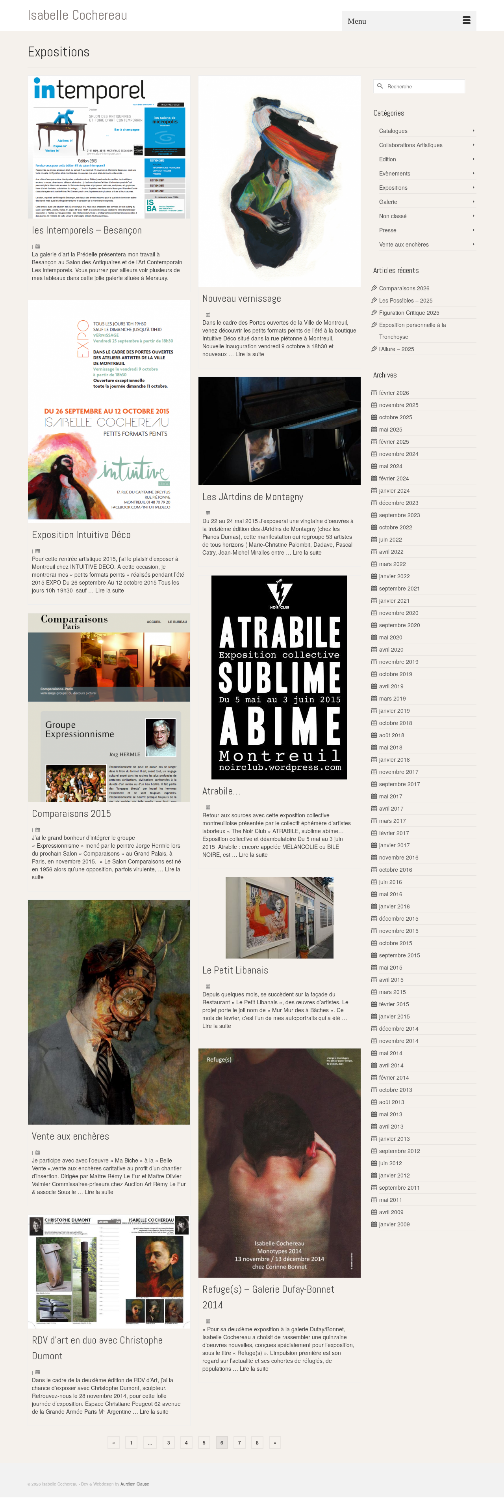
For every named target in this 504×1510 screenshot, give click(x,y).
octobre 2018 (395, 723)
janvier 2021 (394, 600)
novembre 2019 (399, 661)
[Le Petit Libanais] (279, 918)
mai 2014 (390, 1053)
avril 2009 (391, 1212)
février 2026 (394, 392)
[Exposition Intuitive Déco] (109, 411)
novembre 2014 (399, 1041)
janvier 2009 (394, 1224)
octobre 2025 (395, 417)
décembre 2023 (399, 502)
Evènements (394, 173)
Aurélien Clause (134, 1484)
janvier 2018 (394, 759)
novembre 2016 (399, 857)
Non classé (393, 216)
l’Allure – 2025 (396, 349)
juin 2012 (390, 1163)
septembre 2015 (399, 955)
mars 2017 (392, 820)
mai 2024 (390, 466)
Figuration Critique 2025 (409, 312)
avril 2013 (391, 1126)
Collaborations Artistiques (411, 145)
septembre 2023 (399, 515)
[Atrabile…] (279, 677)
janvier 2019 (394, 710)
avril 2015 (391, 979)
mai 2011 (390, 1200)
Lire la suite (249, 354)
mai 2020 (390, 637)
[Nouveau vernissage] (279, 181)
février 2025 (394, 441)
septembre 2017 (399, 784)
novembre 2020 (399, 613)
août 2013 (391, 1102)
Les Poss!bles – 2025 (406, 300)
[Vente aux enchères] (109, 1012)
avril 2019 (391, 686)
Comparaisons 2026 (404, 288)
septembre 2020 (399, 625)
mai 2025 (390, 429)
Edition (387, 159)
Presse (388, 230)
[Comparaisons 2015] (109, 707)
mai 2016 (390, 894)
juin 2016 (390, 882)
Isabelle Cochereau (77, 15)
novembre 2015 (399, 930)
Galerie (388, 202)
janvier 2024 (394, 490)
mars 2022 (392, 564)
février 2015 (394, 1004)
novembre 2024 (399, 454)
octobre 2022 (395, 527)
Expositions (393, 187)
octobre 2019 (395, 674)
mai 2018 (390, 747)
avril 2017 (391, 808)
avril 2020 (391, 649)
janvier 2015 (394, 1016)
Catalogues (393, 131)
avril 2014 (391, 1065)
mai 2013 (390, 1114)
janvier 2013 (394, 1138)
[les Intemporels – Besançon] (109, 147)
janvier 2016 (394, 906)
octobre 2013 (395, 1089)
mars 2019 (392, 698)
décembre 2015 (399, 918)
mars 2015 (392, 992)
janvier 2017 (394, 845)
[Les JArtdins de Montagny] (279, 431)
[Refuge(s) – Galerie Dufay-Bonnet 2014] (279, 1163)
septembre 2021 (399, 588)
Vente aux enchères (404, 244)
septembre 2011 (399, 1187)
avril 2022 (391, 551)
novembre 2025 (399, 405)
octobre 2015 (395, 943)
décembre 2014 (399, 1028)
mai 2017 (390, 796)
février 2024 (394, 478)
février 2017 (394, 833)
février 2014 (394, 1077)
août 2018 (391, 735)
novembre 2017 (399, 772)
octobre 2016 (395, 869)
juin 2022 (390, 539)
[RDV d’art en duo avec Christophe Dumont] (109, 1272)
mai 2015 (390, 967)
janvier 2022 (394, 576)
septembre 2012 (399, 1151)
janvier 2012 (394, 1175)
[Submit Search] (379, 86)
